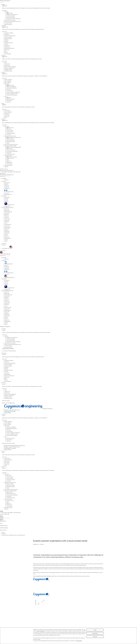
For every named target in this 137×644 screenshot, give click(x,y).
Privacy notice (39, 624)
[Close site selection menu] (5, 173)
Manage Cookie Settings (41, 630)
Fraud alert (37, 591)
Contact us (39, 616)
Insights (5, 5)
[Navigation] (2, 2)
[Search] (0, 2)
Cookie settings (39, 623)
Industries (6, 27)
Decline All (95, 636)
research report (45, 567)
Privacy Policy (37, 587)
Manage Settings (95, 633)
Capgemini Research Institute (8, 348)
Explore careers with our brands (8, 443)
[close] (1, 2)
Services (5, 56)
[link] (5, 0)
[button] (7, 248)
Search (1, 511)
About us (6, 120)
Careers (5, 73)
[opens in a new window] (68, 551)
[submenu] (6, 353)
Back (7, 13)
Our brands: (35, 598)
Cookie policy (39, 622)
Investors (36, 583)
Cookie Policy (37, 589)
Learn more (4, 10)
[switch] (0, 171)
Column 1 (36, 606)
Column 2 (36, 619)
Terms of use (37, 584)
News (5, 104)
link (3, 5)
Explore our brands (6, 400)
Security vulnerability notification (40, 588)
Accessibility (37, 585)
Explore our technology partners (8, 402)
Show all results (3, 530)
